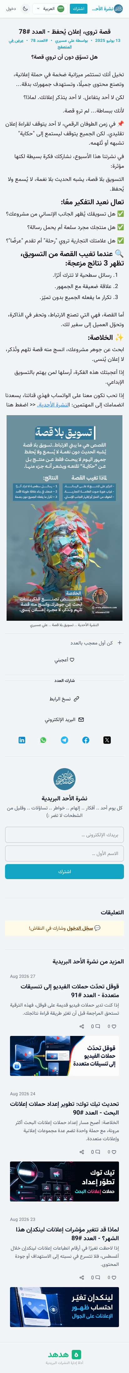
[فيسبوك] (86, 740)
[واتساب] (43, 740)
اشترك (78, 9)
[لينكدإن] (22, 740)
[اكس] (107, 740)
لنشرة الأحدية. (53, 404)
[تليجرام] (64, 740)
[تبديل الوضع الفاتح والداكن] (25, 9)
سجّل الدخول (80, 928)
